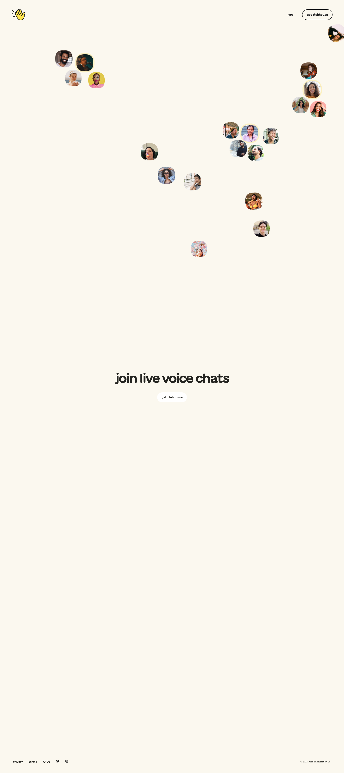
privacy (18, 762)
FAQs (46, 762)
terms (33, 762)
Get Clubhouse (317, 15)
